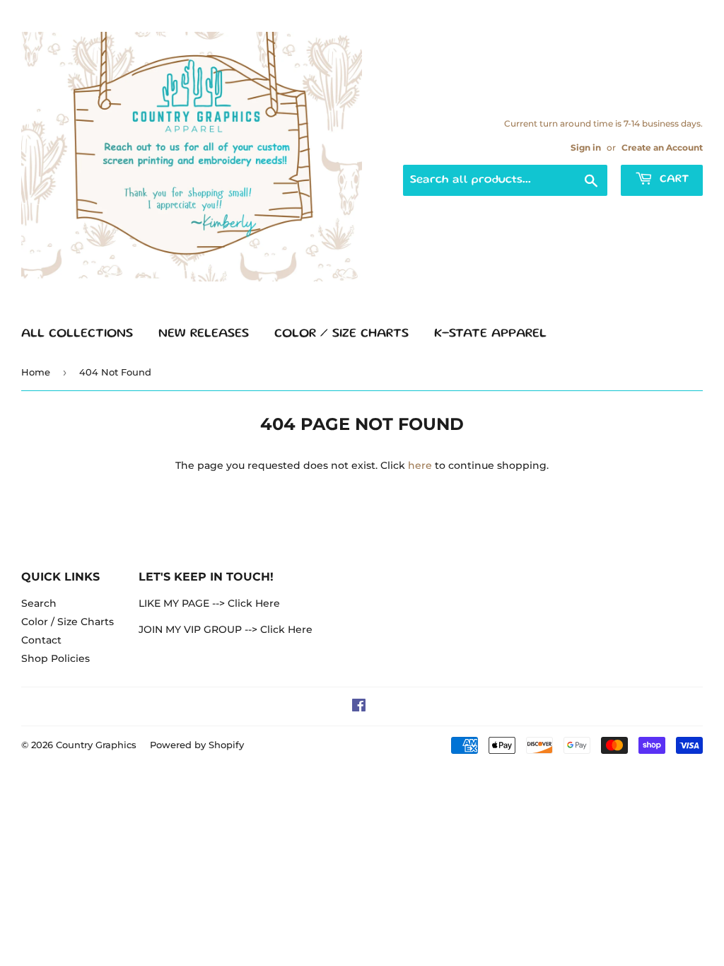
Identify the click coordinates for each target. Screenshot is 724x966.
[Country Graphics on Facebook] (358, 707)
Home (35, 372)
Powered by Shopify (197, 744)
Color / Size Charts (341, 333)
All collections (77, 333)
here (420, 465)
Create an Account (662, 147)
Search (39, 603)
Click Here (254, 603)
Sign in (586, 147)
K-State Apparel (490, 333)
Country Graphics (96, 744)
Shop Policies (55, 658)
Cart (672, 180)
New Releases (203, 333)
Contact (41, 640)
